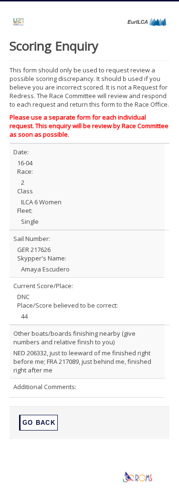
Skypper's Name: (41, 258)
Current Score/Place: (43, 285)
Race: (25, 171)
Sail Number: (31, 238)
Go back (38, 422)
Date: (21, 152)
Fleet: (24, 210)
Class (25, 191)
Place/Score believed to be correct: (67, 305)
